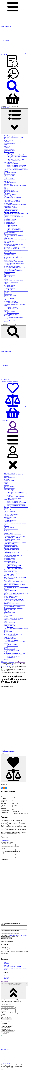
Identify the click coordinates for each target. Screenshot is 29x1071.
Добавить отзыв (5, 840)
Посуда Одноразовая (9, 260)
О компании (7, 975)
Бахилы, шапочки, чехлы (11, 191)
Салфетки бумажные (9, 174)
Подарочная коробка (9, 220)
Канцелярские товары (10, 179)
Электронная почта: (6, 856)
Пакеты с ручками (9, 152)
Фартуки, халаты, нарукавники (12, 197)
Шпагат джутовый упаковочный (13, 257)
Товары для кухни (9, 254)
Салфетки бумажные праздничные (13, 235)
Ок (2, 1069)
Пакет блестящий (12, 225)
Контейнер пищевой (9, 136)
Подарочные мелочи (9, 222)
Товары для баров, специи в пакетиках (14, 198)
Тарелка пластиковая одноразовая (13, 270)
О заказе (6, 962)
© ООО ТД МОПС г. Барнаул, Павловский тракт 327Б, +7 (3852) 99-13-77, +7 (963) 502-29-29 (14, 984)
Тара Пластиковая (9, 237)
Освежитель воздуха (9, 206)
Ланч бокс (7, 138)
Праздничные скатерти (10, 234)
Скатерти (6, 251)
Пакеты (6, 144)
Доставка (6, 963)
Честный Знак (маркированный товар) (14, 316)
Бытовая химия (8, 203)
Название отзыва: (6, 843)
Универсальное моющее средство (13, 217)
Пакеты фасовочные (9, 162)
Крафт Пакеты (8, 276)
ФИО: (3, 848)
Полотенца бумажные (10, 172)
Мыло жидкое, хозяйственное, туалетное (15, 204)
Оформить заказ (5, 107)
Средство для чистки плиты (11, 215)
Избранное (4, 662)
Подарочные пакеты (9, 223)
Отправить (3, 1018)
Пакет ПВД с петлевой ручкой (15, 155)
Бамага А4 (7, 181)
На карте (3, 956)
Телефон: (3, 852)
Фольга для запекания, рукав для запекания (16, 256)
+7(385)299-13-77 (5, 40)
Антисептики (11, 320)
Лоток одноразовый (9, 140)
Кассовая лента (8, 184)
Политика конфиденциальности (13, 966)
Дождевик (7, 193)
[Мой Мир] (6, 788)
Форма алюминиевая (9, 143)
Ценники (6, 188)
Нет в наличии (4, 755)
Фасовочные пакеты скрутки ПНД (16, 168)
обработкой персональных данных (17, 935)
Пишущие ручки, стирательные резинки (15, 185)
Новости (6, 977)
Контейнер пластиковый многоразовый (15, 239)
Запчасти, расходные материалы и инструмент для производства (13, 281)
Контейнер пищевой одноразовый (13, 137)
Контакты (6, 965)
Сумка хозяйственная (10, 253)
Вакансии (6, 978)
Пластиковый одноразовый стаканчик (14, 267)
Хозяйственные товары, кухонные (13, 244)
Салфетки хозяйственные (11, 176)
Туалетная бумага (8, 178)
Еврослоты (7, 146)
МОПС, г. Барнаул (6, 26)
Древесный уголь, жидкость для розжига (15, 247)
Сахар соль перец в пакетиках (12, 200)
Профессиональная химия (11, 258)
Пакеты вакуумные (9, 150)
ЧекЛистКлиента (12, 298)
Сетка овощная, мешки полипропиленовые (16, 250)
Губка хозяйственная (9, 245)
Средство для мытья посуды (11, 212)
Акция (5, 321)
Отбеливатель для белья (10, 207)
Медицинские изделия (13, 318)
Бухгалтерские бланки (10, 182)
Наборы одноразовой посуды (12, 266)
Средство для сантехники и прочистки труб (16, 213)
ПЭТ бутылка (7, 242)
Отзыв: (3, 924)
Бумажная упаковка (9, 272)
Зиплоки (6, 147)
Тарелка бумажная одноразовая (12, 269)
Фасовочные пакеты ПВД (14, 163)
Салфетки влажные (9, 175)
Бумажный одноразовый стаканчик (13, 261)
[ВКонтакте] (2, 788)
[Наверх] (13, 992)
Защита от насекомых (10, 194)
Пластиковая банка (9, 241)
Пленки (6, 279)
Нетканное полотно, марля (11, 248)
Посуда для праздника (10, 232)
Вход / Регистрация (20, 662)
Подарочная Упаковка (10, 219)
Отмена (10, 1018)
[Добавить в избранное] (13, 762)
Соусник (6, 141)
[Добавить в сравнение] (13, 775)
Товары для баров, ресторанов (12, 201)
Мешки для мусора (9, 149)
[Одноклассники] (4, 788)
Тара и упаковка (8, 277)
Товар (5, 283)
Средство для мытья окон (11, 209)
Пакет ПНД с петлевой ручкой (15, 159)
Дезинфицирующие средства (15, 317)
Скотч (5, 187)
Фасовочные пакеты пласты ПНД (16, 165)
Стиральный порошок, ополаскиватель (14, 216)
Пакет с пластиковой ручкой (15, 231)
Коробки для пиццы (9, 275)
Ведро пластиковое (9, 238)
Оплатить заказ (5, 981)
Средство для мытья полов (11, 210)
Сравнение (11, 662)
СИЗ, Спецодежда (9, 190)
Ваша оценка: (5, 859)
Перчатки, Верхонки (9, 196)
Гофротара (7, 273)
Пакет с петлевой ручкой (14, 229)
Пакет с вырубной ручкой (14, 160)
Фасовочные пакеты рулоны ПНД (16, 166)
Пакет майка (10, 153)
